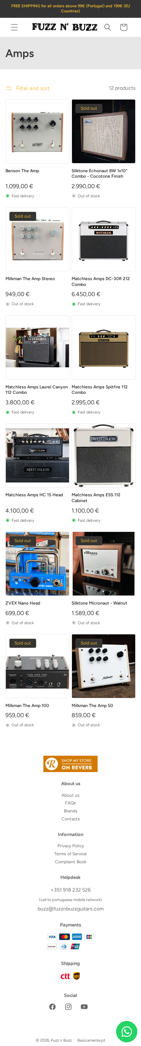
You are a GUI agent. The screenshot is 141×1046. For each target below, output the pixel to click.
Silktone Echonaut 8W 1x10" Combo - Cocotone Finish (100, 173)
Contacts (70, 818)
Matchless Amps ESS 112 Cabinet (96, 497)
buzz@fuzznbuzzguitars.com (71, 909)
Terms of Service (70, 853)
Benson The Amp (22, 170)
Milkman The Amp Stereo (30, 278)
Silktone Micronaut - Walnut (99, 603)
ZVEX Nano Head (22, 603)
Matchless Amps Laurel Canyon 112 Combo (36, 389)
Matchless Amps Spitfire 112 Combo (100, 389)
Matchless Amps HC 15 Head (34, 494)
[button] (14, 27)
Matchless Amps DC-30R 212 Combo (101, 281)
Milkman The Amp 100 (27, 705)
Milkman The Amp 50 (92, 705)
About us (70, 795)
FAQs (70, 802)
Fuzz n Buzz (61, 1040)
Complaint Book (70, 861)
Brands (70, 810)
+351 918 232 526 (71, 890)
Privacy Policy (70, 845)
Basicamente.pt (91, 1040)
